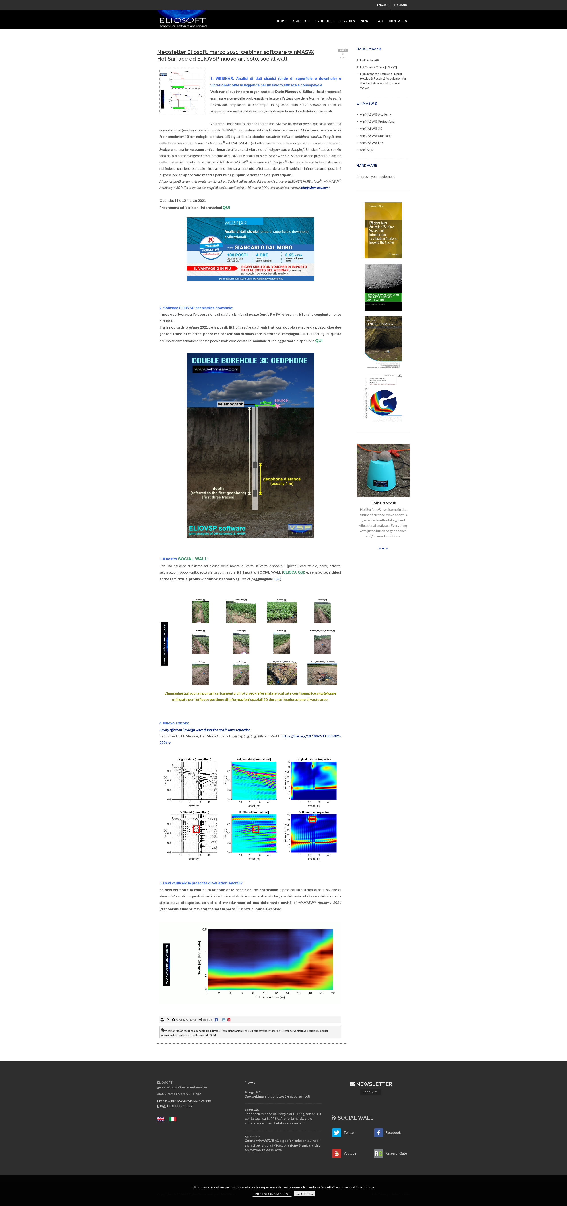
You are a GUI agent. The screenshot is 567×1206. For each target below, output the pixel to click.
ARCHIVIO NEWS (185, 1019)
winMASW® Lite (371, 143)
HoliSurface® (369, 49)
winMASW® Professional (377, 121)
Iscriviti (371, 1092)
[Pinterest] (229, 1019)
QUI (277, 579)
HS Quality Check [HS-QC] (378, 67)
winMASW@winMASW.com (189, 1100)
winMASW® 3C (371, 128)
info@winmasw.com (314, 187)
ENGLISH (382, 4)
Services (383, 503)
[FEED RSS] (168, 1019)
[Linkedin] (223, 1019)
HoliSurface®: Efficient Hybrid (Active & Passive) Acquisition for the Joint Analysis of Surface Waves (383, 81)
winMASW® (367, 104)
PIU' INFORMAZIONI (272, 1194)
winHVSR (366, 150)
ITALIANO (400, 4)
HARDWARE (367, 166)
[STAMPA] (162, 1019)
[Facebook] (216, 1019)
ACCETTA (304, 1194)
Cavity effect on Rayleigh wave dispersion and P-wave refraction (204, 730)
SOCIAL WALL (354, 1117)
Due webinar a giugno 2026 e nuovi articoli (277, 1096)
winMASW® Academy (375, 114)
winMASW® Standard (375, 135)
